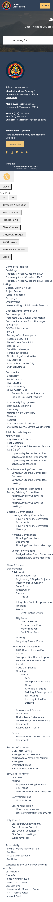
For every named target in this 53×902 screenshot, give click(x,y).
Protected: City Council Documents (25, 317)
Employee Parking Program (31, 784)
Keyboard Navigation (14, 205)
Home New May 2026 (17, 878)
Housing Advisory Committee (28, 515)
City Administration (22, 805)
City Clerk (17, 777)
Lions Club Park (29, 621)
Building (29, 702)
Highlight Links (10, 219)
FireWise (11, 416)
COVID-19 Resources (17, 328)
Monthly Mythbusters (27, 809)
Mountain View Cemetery (21, 412)
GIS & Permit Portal (17, 892)
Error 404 (11, 875)
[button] (15, 144)
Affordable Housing (35, 688)
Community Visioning (19, 405)
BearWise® (13, 375)
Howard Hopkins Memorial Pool (22, 848)
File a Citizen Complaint (20, 342)
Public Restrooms (15, 294)
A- (4, 197)
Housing (25, 674)
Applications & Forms (27, 727)
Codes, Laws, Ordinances (30, 717)
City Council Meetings (24, 834)
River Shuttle (14, 382)
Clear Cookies (10, 227)
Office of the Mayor (18, 774)
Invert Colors (10, 242)
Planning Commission (24, 534)
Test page (11, 298)
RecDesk (11, 420)
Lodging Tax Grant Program (27, 397)
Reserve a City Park (17, 338)
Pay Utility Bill (14, 360)
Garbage (21, 637)
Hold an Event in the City (20, 363)
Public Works (18, 572)
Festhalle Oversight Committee (24, 488)
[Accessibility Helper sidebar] (7, 176)
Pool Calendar (15, 379)
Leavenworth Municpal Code (23, 889)
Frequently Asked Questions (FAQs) (25, 273)
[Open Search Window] (26, 151)
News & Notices (15, 565)
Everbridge (11, 270)
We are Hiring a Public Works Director (27, 305)
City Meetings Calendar (20, 439)
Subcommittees (20, 837)
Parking (16, 781)
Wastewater (23, 589)
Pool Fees (12, 852)
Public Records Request (19, 432)
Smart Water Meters (32, 612)
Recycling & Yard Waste (29, 641)
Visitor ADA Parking (22, 751)
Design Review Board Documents (34, 554)
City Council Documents (25, 830)
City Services (13, 885)
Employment (13, 301)
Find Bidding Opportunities (21, 356)
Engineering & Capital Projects (33, 579)
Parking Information (18, 747)
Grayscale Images (13, 234)
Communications (21, 797)
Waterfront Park (29, 628)
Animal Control (15, 896)
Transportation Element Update (33, 657)
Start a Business (16, 366)
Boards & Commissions (20, 511)
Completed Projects (17, 266)
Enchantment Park (31, 625)
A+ (12, 197)
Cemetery (12, 409)
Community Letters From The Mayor (25, 321)
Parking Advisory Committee (23, 492)
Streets (20, 593)
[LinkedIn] (21, 151)
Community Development (26, 646)
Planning (21, 671)
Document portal (15, 314)
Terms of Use (21, 169)
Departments (14, 568)
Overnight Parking (21, 765)
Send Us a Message (18, 349)
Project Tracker (14, 291)
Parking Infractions (17, 352)
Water (19, 609)
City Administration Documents (33, 813)
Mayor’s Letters (24, 800)
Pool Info (12, 859)
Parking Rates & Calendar (26, 754)
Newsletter (11, 324)
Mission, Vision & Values (19, 287)
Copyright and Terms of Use (21, 310)
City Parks (21, 618)
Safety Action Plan (26, 575)
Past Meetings (15, 442)
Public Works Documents (29, 582)
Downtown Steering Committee (24, 469)
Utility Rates (12, 871)
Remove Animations (14, 249)
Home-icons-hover (16, 882)
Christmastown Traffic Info (22, 423)
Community (12, 372)
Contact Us (13, 345)
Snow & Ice (22, 586)
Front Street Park (30, 632)
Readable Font (11, 212)
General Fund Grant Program (28, 393)
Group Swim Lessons (18, 855)
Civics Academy (16, 386)
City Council (13, 820)
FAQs (27, 678)
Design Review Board (23, 550)
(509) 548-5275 (21, 113)
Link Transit (22, 787)
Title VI (24, 596)
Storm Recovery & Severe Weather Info (28, 426)
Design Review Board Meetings (33, 557)
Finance (16, 733)
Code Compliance (26, 667)
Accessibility (32, 169)
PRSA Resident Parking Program (33, 791)
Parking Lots (18, 761)
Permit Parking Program (25, 768)
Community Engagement (21, 402)
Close (6, 186)
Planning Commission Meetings (33, 545)
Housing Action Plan (36, 699)
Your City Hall (13, 435)
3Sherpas (35, 166)
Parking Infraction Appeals (21, 335)
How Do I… (11, 331)
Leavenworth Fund (17, 389)
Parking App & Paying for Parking (30, 758)
